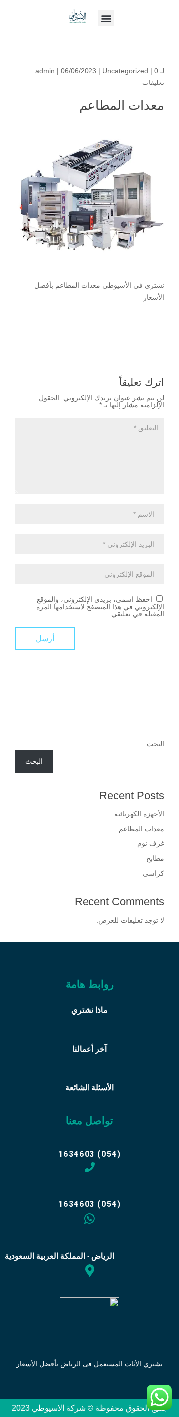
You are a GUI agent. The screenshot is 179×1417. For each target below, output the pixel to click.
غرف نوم (150, 843)
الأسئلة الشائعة (89, 1088)
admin (45, 71)
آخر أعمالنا (89, 1049)
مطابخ (155, 858)
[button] (106, 18)
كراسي (153, 873)
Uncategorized (125, 71)
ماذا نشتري (89, 1010)
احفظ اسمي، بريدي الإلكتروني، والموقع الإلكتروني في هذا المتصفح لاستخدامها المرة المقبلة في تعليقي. (100, 606)
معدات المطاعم (141, 829)
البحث (155, 744)
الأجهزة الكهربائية (139, 814)
